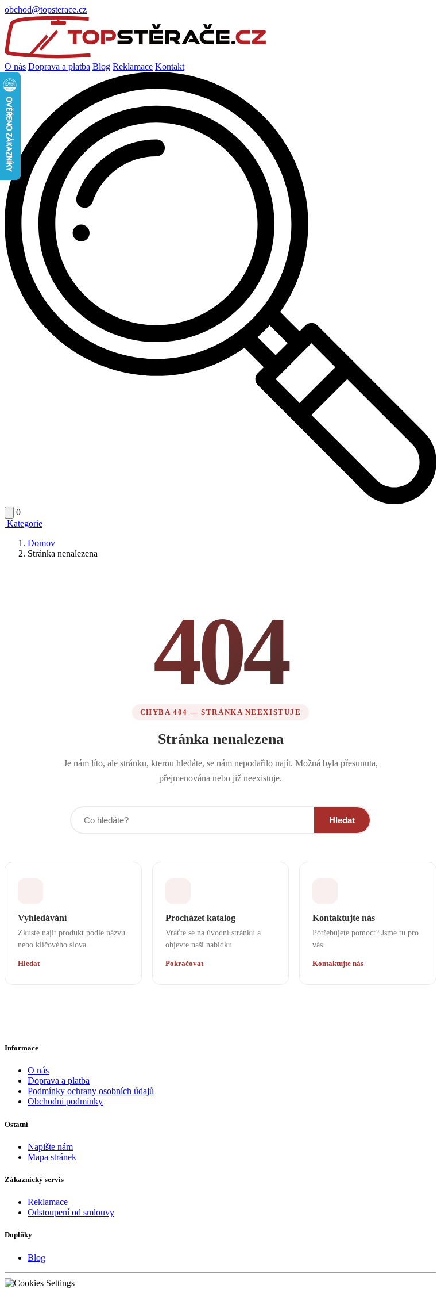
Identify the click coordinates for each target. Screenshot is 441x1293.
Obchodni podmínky (65, 1101)
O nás (15, 66)
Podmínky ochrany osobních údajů (91, 1091)
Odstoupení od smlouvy (71, 1212)
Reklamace (133, 66)
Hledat (342, 820)
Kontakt (169, 66)
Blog (101, 66)
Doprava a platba (59, 66)
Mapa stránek (52, 1157)
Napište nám (50, 1147)
